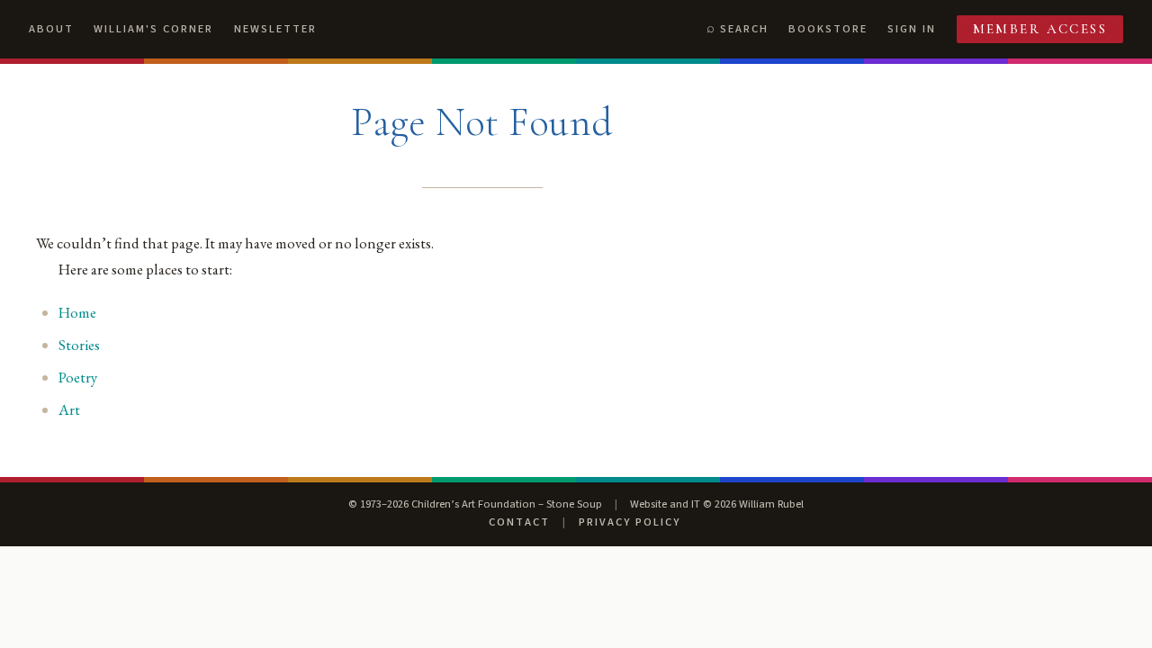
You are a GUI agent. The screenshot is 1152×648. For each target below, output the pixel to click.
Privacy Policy (629, 522)
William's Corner (153, 29)
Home (77, 312)
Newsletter (275, 29)
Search (744, 29)
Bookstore (828, 29)
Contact (519, 522)
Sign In (911, 29)
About (51, 29)
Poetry (77, 377)
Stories (79, 345)
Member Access (1040, 29)
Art (69, 409)
